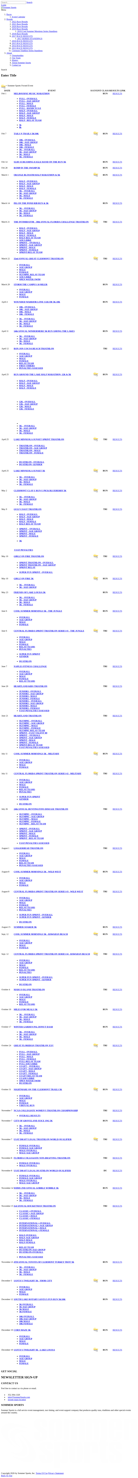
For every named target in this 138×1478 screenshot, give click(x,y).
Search (29, 2)
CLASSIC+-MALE (28, 1216)
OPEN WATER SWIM (29, 279)
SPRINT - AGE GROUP (30, 245)
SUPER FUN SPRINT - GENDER (35, 917)
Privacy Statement (56, 1473)
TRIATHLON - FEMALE (31, 453)
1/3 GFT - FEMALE (28, 1073)
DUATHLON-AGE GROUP (32, 1250)
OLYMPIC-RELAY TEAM (32, 730)
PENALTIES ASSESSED (31, 368)
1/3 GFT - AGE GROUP (30, 1069)
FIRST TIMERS (27, 366)
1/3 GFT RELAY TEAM (30, 1076)
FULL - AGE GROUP (29, 101)
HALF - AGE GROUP (29, 113)
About (9, 53)
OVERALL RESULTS (29, 1115)
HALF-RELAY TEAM (30, 238)
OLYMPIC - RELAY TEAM (32, 824)
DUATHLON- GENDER (30, 464)
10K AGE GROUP (27, 1319)
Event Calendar (18, 17)
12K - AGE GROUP (28, 404)
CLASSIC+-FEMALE (29, 1218)
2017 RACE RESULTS (22, 36)
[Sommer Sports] (8, 7)
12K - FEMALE (26, 409)
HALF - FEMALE (27, 118)
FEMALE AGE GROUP (30, 1148)
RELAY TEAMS (27, 647)
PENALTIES (25, 649)
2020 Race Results (20, 26)
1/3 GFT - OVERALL (29, 1066)
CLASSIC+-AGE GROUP (31, 1213)
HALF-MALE (25, 1240)
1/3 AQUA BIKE (26, 1078)
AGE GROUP (25, 267)
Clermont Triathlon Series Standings (27, 50)
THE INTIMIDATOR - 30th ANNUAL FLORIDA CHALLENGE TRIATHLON (51, 222)
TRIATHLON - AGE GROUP (33, 448)
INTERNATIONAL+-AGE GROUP (36, 1225)
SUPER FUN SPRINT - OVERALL (36, 572)
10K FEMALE (26, 1324)
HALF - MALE (26, 115)
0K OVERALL (27, 1316)
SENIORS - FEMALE (29, 708)
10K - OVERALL (27, 140)
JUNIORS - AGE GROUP (31, 694)
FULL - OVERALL (28, 98)
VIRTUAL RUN (26, 1105)
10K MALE (24, 1321)
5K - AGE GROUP (28, 152)
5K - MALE (24, 154)
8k (20, 127)
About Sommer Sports (21, 63)
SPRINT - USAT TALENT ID (33, 733)
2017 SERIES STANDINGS (29, 38)
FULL (22, 108)
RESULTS (117, 93)
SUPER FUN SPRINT (29, 654)
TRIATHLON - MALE (30, 450)
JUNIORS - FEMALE (29, 698)
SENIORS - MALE (28, 706)
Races (9, 14)
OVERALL (24, 265)
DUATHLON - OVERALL (31, 462)
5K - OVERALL (27, 149)
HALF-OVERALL (28, 1235)
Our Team (16, 58)
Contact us (16, 65)
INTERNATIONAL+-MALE (32, 1228)
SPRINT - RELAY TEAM (31, 838)
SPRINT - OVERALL (29, 243)
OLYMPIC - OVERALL (30, 721)
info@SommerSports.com (19, 1397)
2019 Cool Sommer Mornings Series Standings (37, 31)
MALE (22, 270)
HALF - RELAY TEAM (30, 120)
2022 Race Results (20, 22)
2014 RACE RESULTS (22, 46)
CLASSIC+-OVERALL (30, 1211)
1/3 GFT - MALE (27, 1071)
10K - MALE (25, 145)
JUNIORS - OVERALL (30, 691)
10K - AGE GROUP (28, 142)
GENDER (24, 656)
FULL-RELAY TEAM (29, 1061)
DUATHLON (25, 661)
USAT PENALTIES (23, 550)
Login (3, 5)
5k (20, 125)
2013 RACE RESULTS (22, 48)
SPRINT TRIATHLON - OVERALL (36, 562)
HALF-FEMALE (27, 1242)
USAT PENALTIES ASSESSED (34, 710)
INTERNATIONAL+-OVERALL (35, 1223)
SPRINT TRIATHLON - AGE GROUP (37, 565)
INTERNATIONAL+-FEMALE (34, 1230)
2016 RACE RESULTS (22, 41)
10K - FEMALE (26, 147)
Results (9, 19)
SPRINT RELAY (27, 567)
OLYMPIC (24, 274)
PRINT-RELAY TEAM (31, 252)
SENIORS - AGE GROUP (31, 703)
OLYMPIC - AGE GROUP (31, 723)
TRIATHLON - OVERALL (32, 446)
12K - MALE (25, 406)
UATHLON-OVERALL (32, 1252)
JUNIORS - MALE (28, 696)
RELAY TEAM (37, 274)
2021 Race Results (20, 24)
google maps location (17, 1399)
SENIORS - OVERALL (30, 701)
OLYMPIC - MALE (28, 726)
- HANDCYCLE (33, 108)
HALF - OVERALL (28, 111)
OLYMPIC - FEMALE (30, 728)
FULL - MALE (26, 103)
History (15, 60)
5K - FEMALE (26, 157)
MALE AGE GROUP (29, 1153)
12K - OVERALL (27, 402)
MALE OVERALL (28, 1150)
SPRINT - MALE (27, 247)
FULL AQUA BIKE (28, 1064)
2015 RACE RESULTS (22, 43)
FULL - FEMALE (27, 106)
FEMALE (24, 272)
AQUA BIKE (25, 240)
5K (20, 1304)
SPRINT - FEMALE (28, 250)
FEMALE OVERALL (29, 1146)
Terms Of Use (42, 1473)
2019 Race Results (20, 29)
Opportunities (17, 55)
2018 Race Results (20, 34)
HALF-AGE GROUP (29, 1237)
